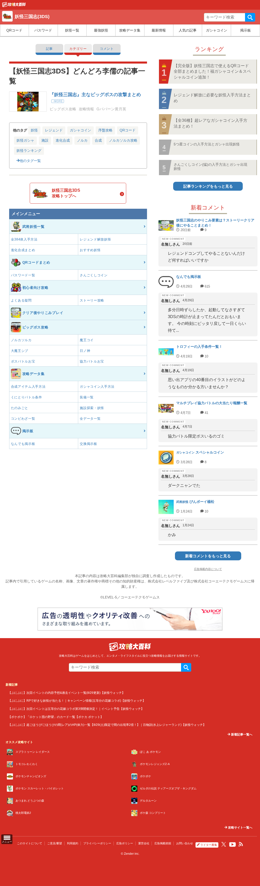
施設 (44, 140)
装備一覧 (87, 397)
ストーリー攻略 (92, 300)
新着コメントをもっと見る (208, 556)
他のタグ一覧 (30, 161)
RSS (241, 844)
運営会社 (143, 843)
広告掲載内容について (208, 568)
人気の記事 (188, 30)
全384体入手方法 (24, 239)
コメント (107, 49)
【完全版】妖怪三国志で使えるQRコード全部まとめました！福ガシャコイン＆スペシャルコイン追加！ (212, 71)
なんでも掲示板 (23, 444)
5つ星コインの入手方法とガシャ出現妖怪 (207, 144)
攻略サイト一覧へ (239, 827)
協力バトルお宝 (92, 361)
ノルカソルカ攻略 (123, 140)
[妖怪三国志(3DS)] (14, 6)
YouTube (232, 844)
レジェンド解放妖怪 (95, 239)
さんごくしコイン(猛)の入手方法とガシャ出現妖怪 (210, 166)
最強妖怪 (101, 30)
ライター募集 (208, 844)
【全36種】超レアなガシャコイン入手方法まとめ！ (210, 123)
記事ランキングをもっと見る (208, 186)
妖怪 (34, 130)
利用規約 (72, 843)
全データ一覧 (90, 419)
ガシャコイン (216, 30)
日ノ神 (85, 351)
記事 (49, 49)
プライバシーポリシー (97, 843)
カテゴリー (78, 49)
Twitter (223, 844)
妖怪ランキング (29, 150)
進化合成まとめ (23, 250)
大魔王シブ (19, 351)
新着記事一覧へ (241, 734)
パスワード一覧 (23, 275)
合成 (98, 140)
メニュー (7, 841)
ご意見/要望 (54, 843)
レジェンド (54, 130)
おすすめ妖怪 (90, 250)
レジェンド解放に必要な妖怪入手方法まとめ (212, 98)
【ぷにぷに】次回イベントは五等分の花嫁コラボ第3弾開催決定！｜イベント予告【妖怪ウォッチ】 (76, 708)
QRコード (14, 30)
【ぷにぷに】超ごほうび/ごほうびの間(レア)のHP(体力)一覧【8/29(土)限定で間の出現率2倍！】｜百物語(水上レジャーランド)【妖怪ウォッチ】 (107, 724)
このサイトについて (29, 843)
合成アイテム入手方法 (28, 386)
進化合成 (63, 140)
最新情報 (159, 30)
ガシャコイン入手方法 (97, 386)
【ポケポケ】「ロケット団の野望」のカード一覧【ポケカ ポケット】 (55, 716)
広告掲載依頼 (162, 843)
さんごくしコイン (94, 275)
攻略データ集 (129, 30)
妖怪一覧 (72, 30)
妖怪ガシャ (25, 140)
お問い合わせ (184, 843)
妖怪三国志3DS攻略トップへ (66, 193)
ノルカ (82, 140)
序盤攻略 (105, 130)
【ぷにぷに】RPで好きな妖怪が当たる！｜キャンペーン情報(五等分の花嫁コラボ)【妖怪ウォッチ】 (76, 700)
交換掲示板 (88, 444)
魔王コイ (87, 340)
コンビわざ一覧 (23, 419)
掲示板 (245, 30)
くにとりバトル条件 (26, 397)
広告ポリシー (124, 843)
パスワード (43, 30)
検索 (250, 17)
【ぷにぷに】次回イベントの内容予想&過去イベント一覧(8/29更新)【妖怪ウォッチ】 (66, 692)
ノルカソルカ (21, 340)
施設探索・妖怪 (92, 408)
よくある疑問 (21, 300)
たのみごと (19, 408)
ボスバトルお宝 (23, 361)
